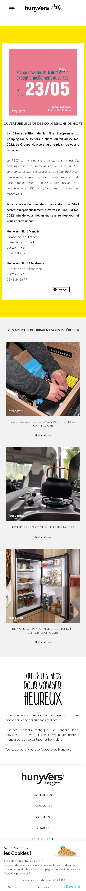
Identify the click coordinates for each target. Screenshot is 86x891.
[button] (12, 8)
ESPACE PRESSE (43, 839)
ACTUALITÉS (43, 795)
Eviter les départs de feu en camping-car (43, 527)
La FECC (13, 160)
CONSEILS (43, 817)
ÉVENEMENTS (43, 806)
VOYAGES (43, 828)
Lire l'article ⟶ (43, 435)
